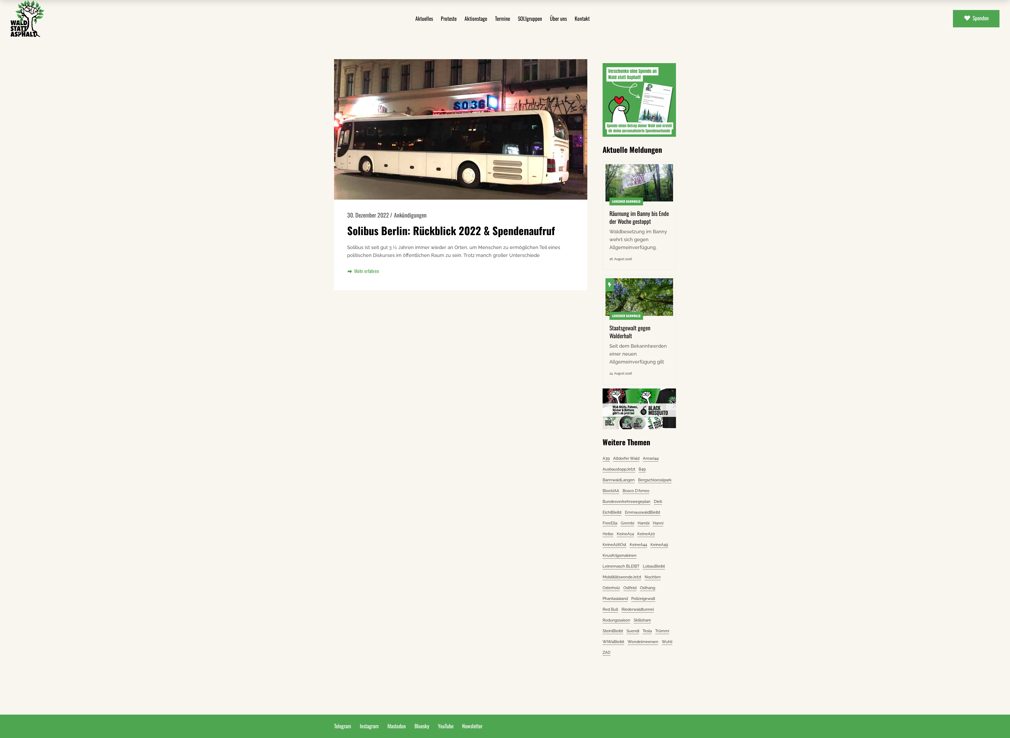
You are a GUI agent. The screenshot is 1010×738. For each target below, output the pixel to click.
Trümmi (662, 631)
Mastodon (396, 726)
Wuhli (667, 641)
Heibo (608, 534)
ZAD (606, 652)
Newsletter (472, 726)
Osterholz (611, 587)
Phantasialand (615, 598)
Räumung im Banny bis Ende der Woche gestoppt (639, 217)
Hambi (643, 523)
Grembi (627, 523)
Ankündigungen (410, 215)
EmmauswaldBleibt (642, 512)
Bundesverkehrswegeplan (626, 501)
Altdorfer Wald (626, 458)
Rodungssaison (616, 620)
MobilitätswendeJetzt (622, 577)
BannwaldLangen (619, 480)
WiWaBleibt (613, 641)
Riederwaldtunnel (638, 609)
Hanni (658, 523)
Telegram (342, 726)
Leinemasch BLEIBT (621, 566)
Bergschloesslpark (654, 480)
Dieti (658, 501)
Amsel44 (651, 458)
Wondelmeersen (643, 641)
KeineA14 (625, 534)
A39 (606, 458)
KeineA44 (638, 544)
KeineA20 (646, 534)
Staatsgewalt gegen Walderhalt (629, 331)
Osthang (647, 587)
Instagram (369, 726)
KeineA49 (659, 544)
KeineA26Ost (614, 544)
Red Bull (610, 609)
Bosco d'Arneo (636, 490)
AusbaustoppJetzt (619, 469)
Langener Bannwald (626, 201)
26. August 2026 (620, 259)
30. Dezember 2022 (368, 215)
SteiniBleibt (613, 631)
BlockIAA (611, 490)
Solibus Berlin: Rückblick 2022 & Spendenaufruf (451, 230)
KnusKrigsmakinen (620, 555)
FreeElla (610, 523)
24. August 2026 (620, 373)
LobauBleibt (654, 566)
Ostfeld (630, 587)
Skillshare (642, 620)
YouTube (445, 726)
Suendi (633, 631)
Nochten (653, 577)
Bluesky (422, 726)
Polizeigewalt (643, 598)
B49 (642, 469)
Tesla (647, 631)
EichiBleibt (612, 512)
